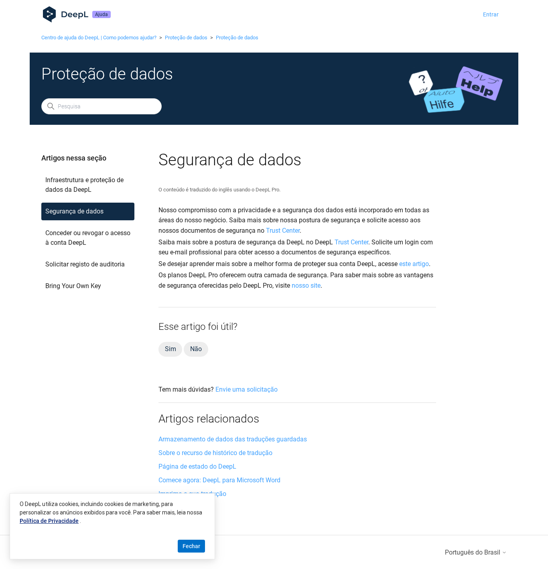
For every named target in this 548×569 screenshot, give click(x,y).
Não (195, 349)
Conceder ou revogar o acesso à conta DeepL (87, 237)
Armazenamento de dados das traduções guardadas (232, 439)
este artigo (414, 264)
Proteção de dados (186, 38)
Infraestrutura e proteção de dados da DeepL (84, 184)
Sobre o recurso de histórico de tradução (215, 453)
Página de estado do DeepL (197, 466)
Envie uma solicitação (246, 389)
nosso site (306, 285)
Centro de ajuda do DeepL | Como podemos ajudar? (98, 38)
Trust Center (283, 230)
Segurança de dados (74, 211)
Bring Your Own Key (73, 286)
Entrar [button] (491, 14)
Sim (170, 349)
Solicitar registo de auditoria (85, 264)
